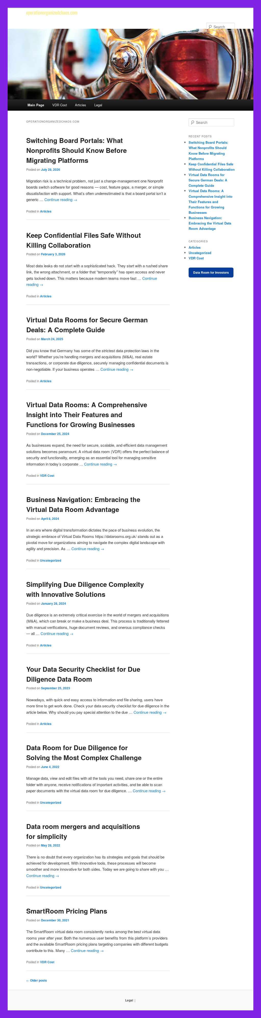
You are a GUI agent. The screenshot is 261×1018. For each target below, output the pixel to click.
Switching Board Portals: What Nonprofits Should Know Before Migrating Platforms (76, 150)
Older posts (36, 980)
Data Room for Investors (211, 272)
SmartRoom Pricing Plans (66, 911)
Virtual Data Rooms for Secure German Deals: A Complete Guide (208, 180)
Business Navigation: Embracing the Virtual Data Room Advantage (210, 223)
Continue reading (60, 199)
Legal (98, 104)
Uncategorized (50, 560)
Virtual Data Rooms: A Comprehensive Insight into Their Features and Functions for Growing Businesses (86, 414)
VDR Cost (59, 104)
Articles (80, 104)
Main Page (36, 104)
